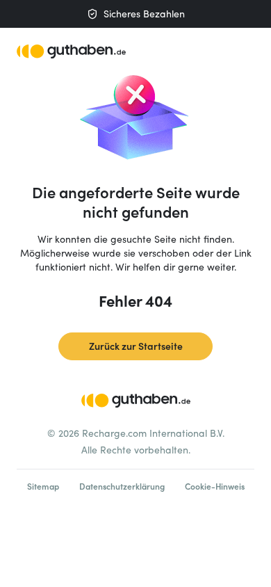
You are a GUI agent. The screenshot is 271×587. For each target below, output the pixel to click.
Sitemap (43, 486)
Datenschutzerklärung (122, 486)
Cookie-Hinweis (215, 486)
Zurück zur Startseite (136, 346)
